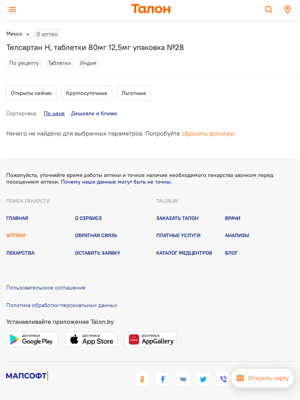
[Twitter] (203, 379)
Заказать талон (177, 218)
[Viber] (223, 379)
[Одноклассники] (142, 379)
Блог (231, 253)
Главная (17, 218)
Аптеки (15, 235)
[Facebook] (162, 379)
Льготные (133, 92)
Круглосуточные (86, 92)
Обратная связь (96, 235)
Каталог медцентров (184, 253)
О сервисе (88, 218)
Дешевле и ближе (94, 113)
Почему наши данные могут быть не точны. (116, 181)
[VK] (182, 379)
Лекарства (20, 253)
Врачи (232, 218)
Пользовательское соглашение (46, 287)
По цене (54, 113)
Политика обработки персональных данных (61, 305)
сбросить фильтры (208, 133)
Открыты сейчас (31, 92)
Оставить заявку (97, 253)
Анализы (237, 235)
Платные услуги (178, 235)
